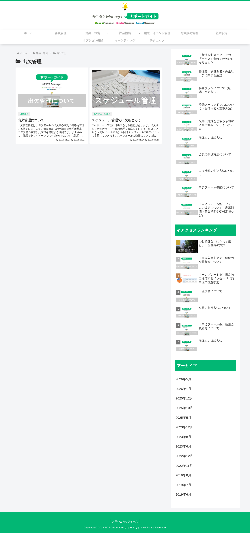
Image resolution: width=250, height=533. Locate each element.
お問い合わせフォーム (125, 521)
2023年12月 (184, 427)
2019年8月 (183, 475)
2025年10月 (184, 408)
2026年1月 (183, 389)
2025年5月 (183, 417)
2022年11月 (184, 466)
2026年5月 (183, 379)
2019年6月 (183, 494)
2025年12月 (184, 398)
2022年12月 (184, 456)
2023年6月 (183, 446)
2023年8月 (183, 437)
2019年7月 (183, 485)
